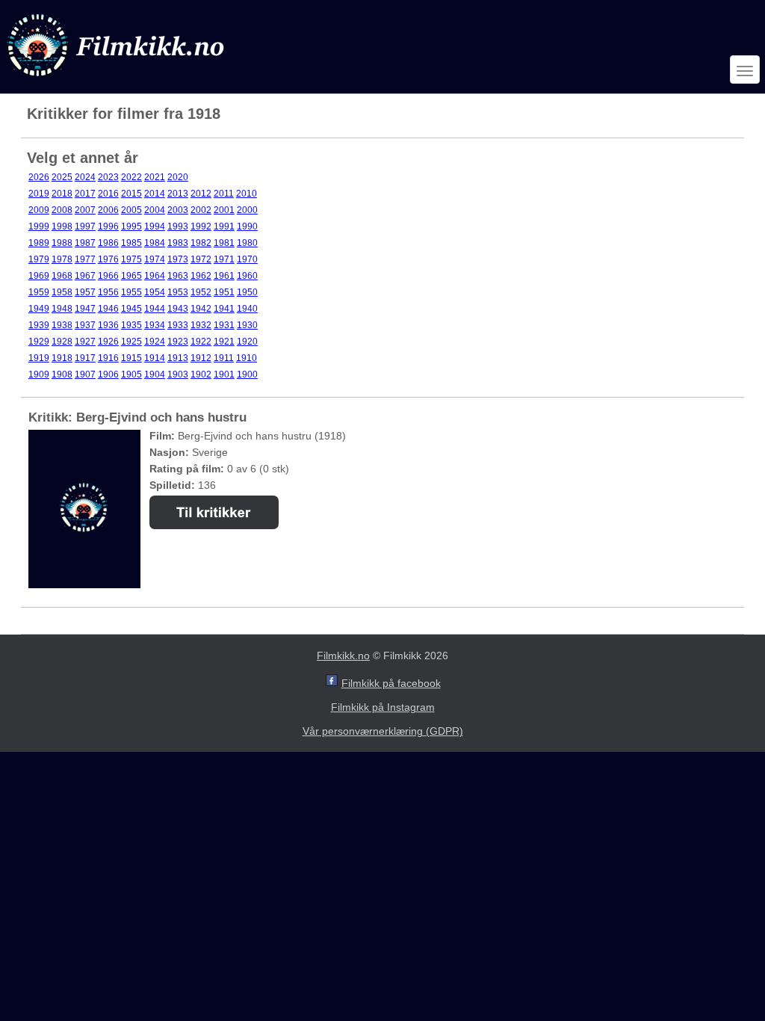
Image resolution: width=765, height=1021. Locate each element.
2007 (85, 210)
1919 (38, 358)
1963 (177, 276)
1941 (224, 308)
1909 (38, 374)
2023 (108, 177)
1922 (201, 341)
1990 (247, 226)
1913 (177, 358)
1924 (154, 341)
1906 (108, 374)
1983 (177, 243)
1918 (62, 358)
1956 (108, 292)
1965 (131, 276)
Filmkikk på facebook (391, 683)
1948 (62, 308)
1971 (224, 259)
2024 (85, 177)
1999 (38, 226)
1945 (131, 308)
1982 (201, 243)
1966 (108, 276)
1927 (85, 341)
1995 (131, 226)
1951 (224, 292)
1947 (85, 308)
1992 (201, 226)
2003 (177, 210)
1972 (201, 259)
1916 (108, 358)
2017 (85, 193)
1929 (38, 341)
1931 (224, 325)
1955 (131, 292)
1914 (154, 358)
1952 (201, 292)
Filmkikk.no (343, 655)
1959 (38, 292)
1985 (131, 243)
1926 (108, 341)
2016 (108, 193)
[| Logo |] (117, 79)
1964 (154, 276)
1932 (201, 325)
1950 (247, 292)
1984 (154, 243)
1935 (131, 325)
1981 (224, 243)
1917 (85, 358)
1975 (131, 259)
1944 (154, 308)
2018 (62, 193)
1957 (85, 292)
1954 (154, 292)
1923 (177, 341)
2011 (224, 193)
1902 (201, 374)
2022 (131, 177)
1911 (224, 358)
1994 (154, 226)
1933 (177, 325)
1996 (108, 226)
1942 (201, 308)
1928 (62, 341)
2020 (177, 177)
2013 (177, 193)
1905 (131, 374)
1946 (108, 308)
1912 (201, 358)
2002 (201, 210)
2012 (201, 193)
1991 (224, 226)
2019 (38, 193)
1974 (154, 259)
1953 (177, 292)
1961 (224, 276)
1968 (62, 276)
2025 (62, 177)
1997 (85, 226)
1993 (177, 226)
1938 (62, 325)
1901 (224, 374)
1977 (85, 259)
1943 (177, 308)
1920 (247, 341)
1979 (38, 259)
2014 (154, 193)
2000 (247, 210)
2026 (38, 177)
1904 (154, 374)
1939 (38, 325)
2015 (131, 193)
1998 (62, 226)
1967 (85, 276)
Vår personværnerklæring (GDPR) (383, 731)
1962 (201, 276)
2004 (154, 210)
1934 (154, 325)
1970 (247, 259)
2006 (108, 210)
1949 (38, 308)
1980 (247, 243)
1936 (108, 325)
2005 (131, 210)
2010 (246, 193)
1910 (246, 358)
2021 (154, 177)
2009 (38, 210)
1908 (62, 374)
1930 (247, 325)
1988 (62, 243)
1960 (247, 276)
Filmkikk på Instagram (383, 707)
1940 (247, 308)
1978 (62, 259)
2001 (224, 210)
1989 (38, 243)
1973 (177, 259)
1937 (85, 325)
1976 (108, 259)
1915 (131, 358)
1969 (38, 276)
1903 (177, 374)
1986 (108, 243)
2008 (62, 210)
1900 (247, 374)
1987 (85, 243)
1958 (62, 292)
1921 (224, 341)
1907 (85, 374)
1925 (131, 341)
